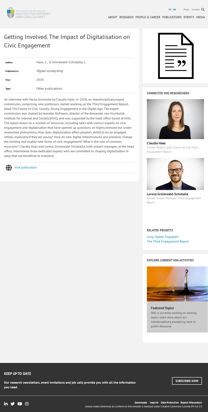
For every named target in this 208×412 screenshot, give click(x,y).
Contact (196, 9)
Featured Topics (162, 308)
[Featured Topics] (177, 283)
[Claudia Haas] (175, 119)
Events (189, 17)
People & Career (147, 17)
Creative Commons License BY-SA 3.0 (181, 406)
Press (186, 9)
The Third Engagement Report (168, 241)
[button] (187, 381)
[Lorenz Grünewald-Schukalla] (175, 174)
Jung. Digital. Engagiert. (163, 237)
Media (200, 17)
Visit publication (25, 167)
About (112, 17)
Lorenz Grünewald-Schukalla (167, 194)
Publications (172, 17)
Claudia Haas (156, 143)
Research (126, 17)
